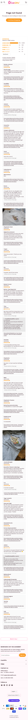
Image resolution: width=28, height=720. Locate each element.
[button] (6, 43)
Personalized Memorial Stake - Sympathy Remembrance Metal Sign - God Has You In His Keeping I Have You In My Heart (14, 395)
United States (13, 695)
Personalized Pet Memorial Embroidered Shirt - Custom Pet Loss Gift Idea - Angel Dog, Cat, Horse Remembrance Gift (13, 243)
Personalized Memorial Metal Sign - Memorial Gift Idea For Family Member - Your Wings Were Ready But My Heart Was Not (13, 97)
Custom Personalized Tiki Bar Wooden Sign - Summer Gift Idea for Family (14, 493)
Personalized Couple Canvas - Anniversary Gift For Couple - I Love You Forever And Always (14, 426)
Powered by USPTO (14, 717)
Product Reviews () (9, 57)
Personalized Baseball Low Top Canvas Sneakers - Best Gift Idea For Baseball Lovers (13, 334)
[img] (9, 39)
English (13, 691)
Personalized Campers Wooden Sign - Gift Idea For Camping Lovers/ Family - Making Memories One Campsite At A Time (14, 146)
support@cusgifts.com (10, 675)
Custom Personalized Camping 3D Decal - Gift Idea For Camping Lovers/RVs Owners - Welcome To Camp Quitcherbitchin (14, 627)
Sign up (22, 655)
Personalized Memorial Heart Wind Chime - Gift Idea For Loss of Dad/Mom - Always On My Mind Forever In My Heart (14, 180)
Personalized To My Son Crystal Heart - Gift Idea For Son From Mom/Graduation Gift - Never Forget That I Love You (14, 352)
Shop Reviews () (7, 60)
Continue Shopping (14, 20)
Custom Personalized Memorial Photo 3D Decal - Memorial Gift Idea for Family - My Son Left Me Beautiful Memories (13, 262)
